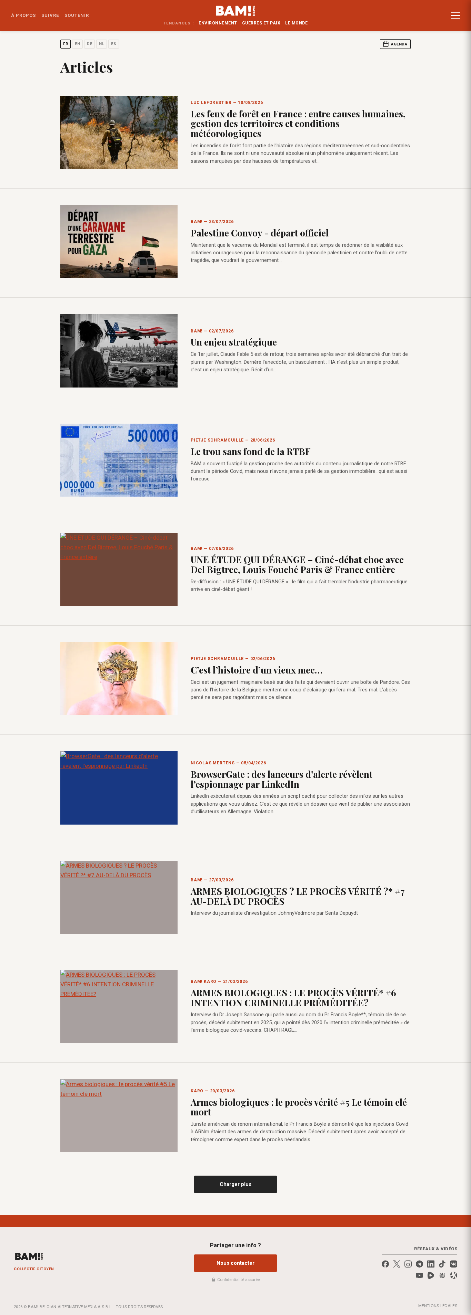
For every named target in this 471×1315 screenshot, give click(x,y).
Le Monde (296, 23)
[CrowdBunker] (442, 1275)
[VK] (453, 1264)
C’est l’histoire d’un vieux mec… (256, 670)
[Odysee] (453, 1275)
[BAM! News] (235, 10)
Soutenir (76, 15)
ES (113, 44)
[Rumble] (430, 1275)
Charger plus (235, 1184)
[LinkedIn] (430, 1264)
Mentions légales (437, 1305)
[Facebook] (385, 1264)
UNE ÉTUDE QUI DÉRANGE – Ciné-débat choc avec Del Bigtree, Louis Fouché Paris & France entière (297, 564)
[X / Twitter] (396, 1264)
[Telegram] (419, 1264)
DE (89, 44)
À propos (23, 15)
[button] (455, 15)
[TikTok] (442, 1264)
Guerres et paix (261, 23)
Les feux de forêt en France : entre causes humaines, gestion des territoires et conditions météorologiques (298, 123)
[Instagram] (408, 1264)
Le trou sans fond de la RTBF (251, 451)
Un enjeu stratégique (234, 342)
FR (65, 44)
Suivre (50, 15)
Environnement (218, 23)
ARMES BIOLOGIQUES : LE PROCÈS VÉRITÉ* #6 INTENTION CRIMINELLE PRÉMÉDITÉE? (293, 998)
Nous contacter (235, 1263)
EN (77, 44)
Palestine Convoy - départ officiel (260, 233)
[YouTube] (419, 1275)
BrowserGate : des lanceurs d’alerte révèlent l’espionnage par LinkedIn (281, 779)
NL (101, 44)
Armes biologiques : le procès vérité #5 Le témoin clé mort (299, 1107)
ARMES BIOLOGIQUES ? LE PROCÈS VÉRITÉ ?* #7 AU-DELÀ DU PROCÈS (297, 896)
